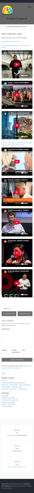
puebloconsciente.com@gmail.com (17, 467)
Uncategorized (6, 406)
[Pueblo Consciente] (7, 15)
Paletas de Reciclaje (25, 313)
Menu (29, 7)
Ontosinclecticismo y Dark (9, 400)
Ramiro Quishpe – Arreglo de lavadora (12, 387)
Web (23, 350)
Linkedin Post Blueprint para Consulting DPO (14, 383)
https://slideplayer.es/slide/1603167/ (10, 41)
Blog (9, 308)
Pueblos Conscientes (7, 404)
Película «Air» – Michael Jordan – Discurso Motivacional (16, 385)
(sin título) (4, 380)
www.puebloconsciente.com (15, 484)
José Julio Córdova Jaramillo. (18, 486)
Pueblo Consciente (7, 402)
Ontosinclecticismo (7, 398)
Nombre (5, 350)
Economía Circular (9, 313)
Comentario (6, 329)
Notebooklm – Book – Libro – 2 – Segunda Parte (15, 389)
